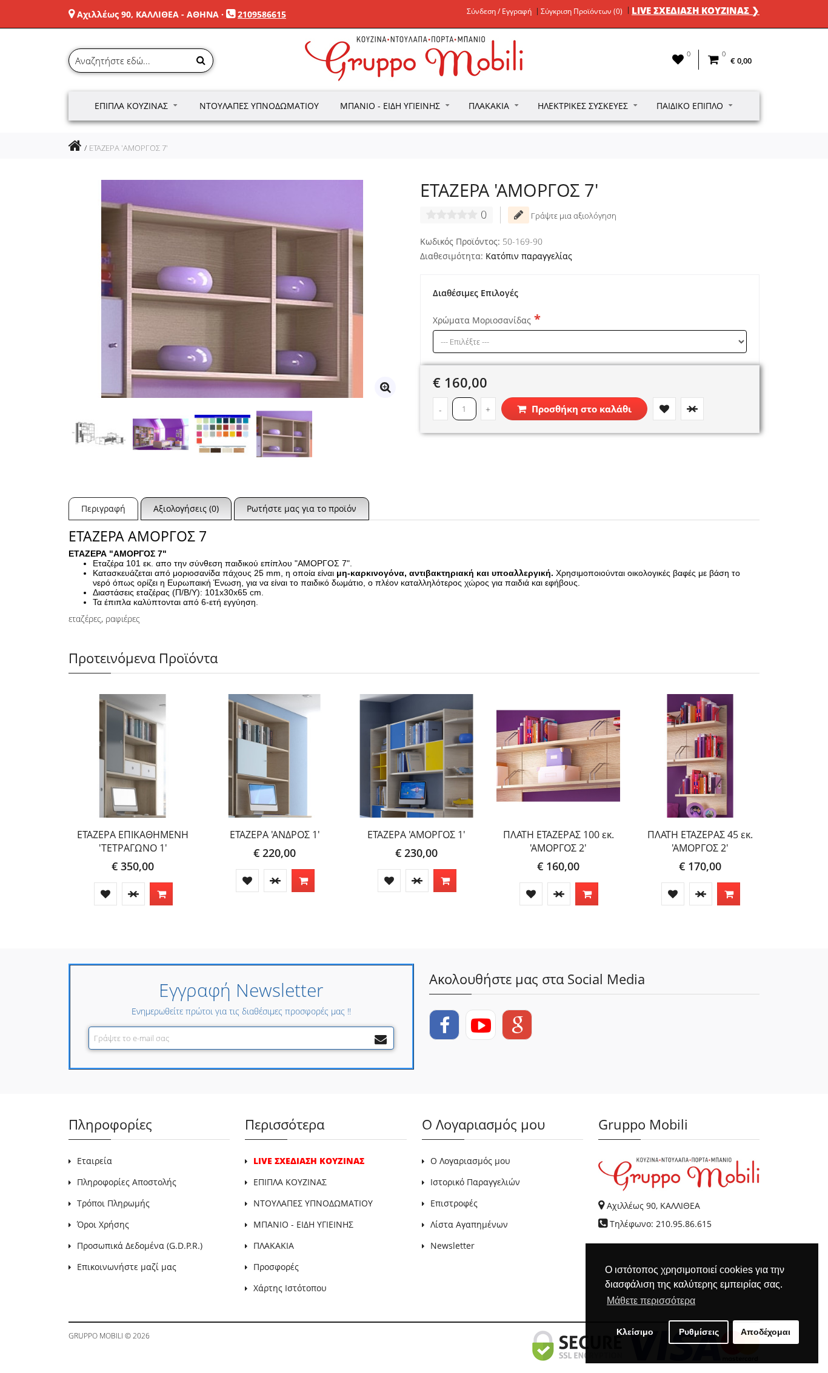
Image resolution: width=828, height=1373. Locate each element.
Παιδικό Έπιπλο (689, 105)
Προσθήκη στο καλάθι (580, 409)
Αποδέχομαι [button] (765, 1332)
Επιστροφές (454, 1203)
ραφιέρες (122, 618)
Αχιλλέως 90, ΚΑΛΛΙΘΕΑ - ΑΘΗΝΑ (148, 14)
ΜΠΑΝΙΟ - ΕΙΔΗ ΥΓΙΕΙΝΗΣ (303, 1224)
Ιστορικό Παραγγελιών (475, 1182)
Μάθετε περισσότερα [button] (651, 1300)
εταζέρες (84, 618)
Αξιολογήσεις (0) (186, 508)
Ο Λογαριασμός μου (470, 1160)
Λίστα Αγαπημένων (469, 1224)
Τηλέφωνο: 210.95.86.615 (661, 1223)
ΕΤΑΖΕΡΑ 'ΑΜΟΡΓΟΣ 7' (128, 147)
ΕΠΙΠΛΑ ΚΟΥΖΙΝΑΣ (290, 1182)
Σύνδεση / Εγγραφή (499, 11)
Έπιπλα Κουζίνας (131, 105)
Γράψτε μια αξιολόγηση (572, 215)
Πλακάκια (489, 105)
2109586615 (262, 14)
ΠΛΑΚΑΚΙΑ (273, 1245)
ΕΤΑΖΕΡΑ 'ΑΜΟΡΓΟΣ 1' (416, 834)
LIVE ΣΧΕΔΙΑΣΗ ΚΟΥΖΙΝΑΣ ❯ (696, 10)
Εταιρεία (94, 1160)
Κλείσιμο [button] (634, 1332)
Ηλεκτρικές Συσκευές (583, 105)
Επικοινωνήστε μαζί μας (126, 1266)
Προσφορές (276, 1266)
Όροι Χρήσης (103, 1224)
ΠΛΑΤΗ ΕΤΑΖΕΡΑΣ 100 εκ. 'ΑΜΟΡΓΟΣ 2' (558, 841)
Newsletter (452, 1245)
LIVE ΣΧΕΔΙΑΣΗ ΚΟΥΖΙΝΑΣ (308, 1160)
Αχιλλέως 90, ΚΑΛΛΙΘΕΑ (653, 1205)
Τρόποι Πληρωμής (113, 1203)
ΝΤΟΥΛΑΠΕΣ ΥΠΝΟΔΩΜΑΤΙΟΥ (313, 1203)
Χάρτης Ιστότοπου (290, 1288)
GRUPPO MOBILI (95, 1336)
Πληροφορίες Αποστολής (126, 1182)
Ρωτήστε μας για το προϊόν (301, 508)
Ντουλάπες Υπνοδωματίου (259, 105)
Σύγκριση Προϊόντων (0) (582, 11)
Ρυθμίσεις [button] (699, 1332)
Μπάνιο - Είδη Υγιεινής (390, 105)
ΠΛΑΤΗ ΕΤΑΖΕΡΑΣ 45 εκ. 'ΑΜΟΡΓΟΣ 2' (700, 841)
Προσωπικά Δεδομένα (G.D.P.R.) (139, 1245)
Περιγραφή (103, 508)
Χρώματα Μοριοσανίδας (482, 320)
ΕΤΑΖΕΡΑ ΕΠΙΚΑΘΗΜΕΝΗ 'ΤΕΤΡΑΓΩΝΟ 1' (133, 841)
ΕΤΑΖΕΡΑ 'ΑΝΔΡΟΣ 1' (275, 834)
